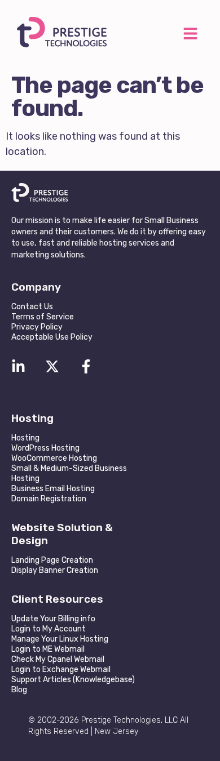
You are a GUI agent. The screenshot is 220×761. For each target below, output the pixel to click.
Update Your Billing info (53, 619)
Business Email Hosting (53, 488)
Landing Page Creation (52, 560)
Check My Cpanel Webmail (57, 659)
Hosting (25, 438)
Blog (19, 690)
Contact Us (32, 306)
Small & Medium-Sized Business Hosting (69, 473)
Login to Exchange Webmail (61, 669)
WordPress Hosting (45, 448)
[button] (190, 34)
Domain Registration (48, 499)
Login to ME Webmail (48, 649)
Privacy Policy (37, 327)
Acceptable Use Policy (52, 337)
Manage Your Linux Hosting (59, 639)
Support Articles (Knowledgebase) (73, 679)
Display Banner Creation (54, 570)
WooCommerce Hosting (54, 458)
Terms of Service (42, 317)
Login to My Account (48, 629)
